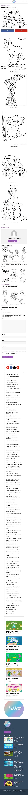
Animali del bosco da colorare (12, 544)
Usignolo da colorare (10, 501)
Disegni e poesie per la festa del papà (13, 565)
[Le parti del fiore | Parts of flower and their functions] (8, 776)
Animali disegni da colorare (9, 286)
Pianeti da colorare (10, 613)
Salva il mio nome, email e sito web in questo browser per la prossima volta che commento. (14, 352)
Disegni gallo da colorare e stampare (13, 530)
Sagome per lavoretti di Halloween (13, 397)
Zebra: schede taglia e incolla (12, 452)
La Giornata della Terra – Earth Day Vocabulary (13, 632)
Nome (3, 334)
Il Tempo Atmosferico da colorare (13, 549)
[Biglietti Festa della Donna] (14, 672)
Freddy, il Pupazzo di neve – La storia (13, 395)
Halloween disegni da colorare (12, 603)
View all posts (12, 241)
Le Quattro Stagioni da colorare (12, 561)
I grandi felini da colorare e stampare (13, 522)
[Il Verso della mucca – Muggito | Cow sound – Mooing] (8, 753)
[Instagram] (14, 367)
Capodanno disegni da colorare (12, 574)
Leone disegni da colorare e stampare (13, 490)
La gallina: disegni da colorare (12, 473)
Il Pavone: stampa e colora (11, 421)
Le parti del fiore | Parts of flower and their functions (19, 775)
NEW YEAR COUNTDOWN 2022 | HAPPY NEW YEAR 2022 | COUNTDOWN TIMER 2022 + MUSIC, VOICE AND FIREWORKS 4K (19, 766)
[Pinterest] (17, 367)
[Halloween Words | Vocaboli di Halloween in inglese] (8, 783)
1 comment (16, 771)
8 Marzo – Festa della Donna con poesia (12, 694)
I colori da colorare (10, 584)
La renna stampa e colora (11, 415)
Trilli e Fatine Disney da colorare (12, 384)
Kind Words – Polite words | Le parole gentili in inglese (19, 739)
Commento (4, 318)
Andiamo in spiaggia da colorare (12, 605)
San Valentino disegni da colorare (13, 582)
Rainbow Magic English (15, 262)
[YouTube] (7, 367)
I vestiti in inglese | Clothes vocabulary (12, 664)
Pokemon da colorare (10, 386)
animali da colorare (5, 227)
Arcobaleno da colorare (11, 609)
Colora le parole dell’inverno (11, 427)
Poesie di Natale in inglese (11, 410)
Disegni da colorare (5, 5)
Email (3, 340)
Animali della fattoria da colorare (12, 593)
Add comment (10, 9)
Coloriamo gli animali (10, 576)
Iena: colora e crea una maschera (12, 449)
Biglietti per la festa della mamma (13, 400)
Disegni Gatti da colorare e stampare (13, 524)
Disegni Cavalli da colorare (11, 532)
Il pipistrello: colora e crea (11, 454)
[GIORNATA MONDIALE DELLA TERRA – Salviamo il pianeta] (14, 640)
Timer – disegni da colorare (11, 563)
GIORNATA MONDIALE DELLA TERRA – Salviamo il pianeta (13, 648)
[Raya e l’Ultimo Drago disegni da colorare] (14, 254)
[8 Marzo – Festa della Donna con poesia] (14, 688)
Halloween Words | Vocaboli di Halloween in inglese (18, 783)
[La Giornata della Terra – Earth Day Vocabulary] (14, 625)
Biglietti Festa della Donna (12, 679)
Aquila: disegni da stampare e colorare (14, 464)
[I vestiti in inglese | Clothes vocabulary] (14, 657)
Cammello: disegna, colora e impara (13, 456)
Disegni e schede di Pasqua (11, 402)
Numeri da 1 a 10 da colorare (12, 611)
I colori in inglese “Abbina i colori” (13, 586)
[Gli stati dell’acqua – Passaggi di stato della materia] (8, 746)
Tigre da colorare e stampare (12, 488)
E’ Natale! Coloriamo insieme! (12, 595)
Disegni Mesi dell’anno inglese (12, 551)
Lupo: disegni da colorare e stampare (13, 507)
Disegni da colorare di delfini (12, 516)
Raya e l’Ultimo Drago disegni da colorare (14, 264)
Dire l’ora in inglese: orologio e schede (13, 601)
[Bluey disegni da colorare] (14, 297)
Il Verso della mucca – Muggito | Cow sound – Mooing (18, 753)
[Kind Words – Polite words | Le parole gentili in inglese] (8, 740)
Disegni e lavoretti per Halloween (13, 482)
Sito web (4, 346)
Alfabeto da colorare (10, 607)
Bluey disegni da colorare (9, 307)
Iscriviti (7, 732)
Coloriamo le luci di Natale (11, 429)
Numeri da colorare (10, 588)
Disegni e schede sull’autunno (12, 444)
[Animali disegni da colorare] (14, 276)
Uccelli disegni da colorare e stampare (13, 538)
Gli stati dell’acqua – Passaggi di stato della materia (18, 746)
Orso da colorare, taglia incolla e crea (13, 462)
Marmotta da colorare (10, 499)
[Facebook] (11, 367)
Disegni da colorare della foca (12, 435)
